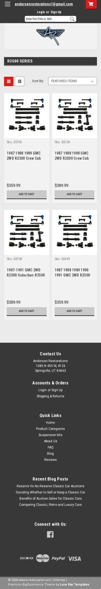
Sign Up (56, 12)
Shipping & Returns (50, 396)
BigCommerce (33, 584)
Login (41, 12)
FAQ (51, 447)
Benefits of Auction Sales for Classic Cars (50, 498)
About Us (50, 441)
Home (50, 423)
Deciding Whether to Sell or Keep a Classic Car (50, 492)
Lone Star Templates (74, 584)
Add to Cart (26, 194)
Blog (50, 453)
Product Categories (50, 429)
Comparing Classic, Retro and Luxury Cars (50, 505)
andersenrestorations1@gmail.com (44, 4)
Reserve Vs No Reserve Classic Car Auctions (50, 486)
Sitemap (59, 580)
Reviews (50, 460)
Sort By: (38, 81)
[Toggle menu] (7, 7)
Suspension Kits (50, 435)
